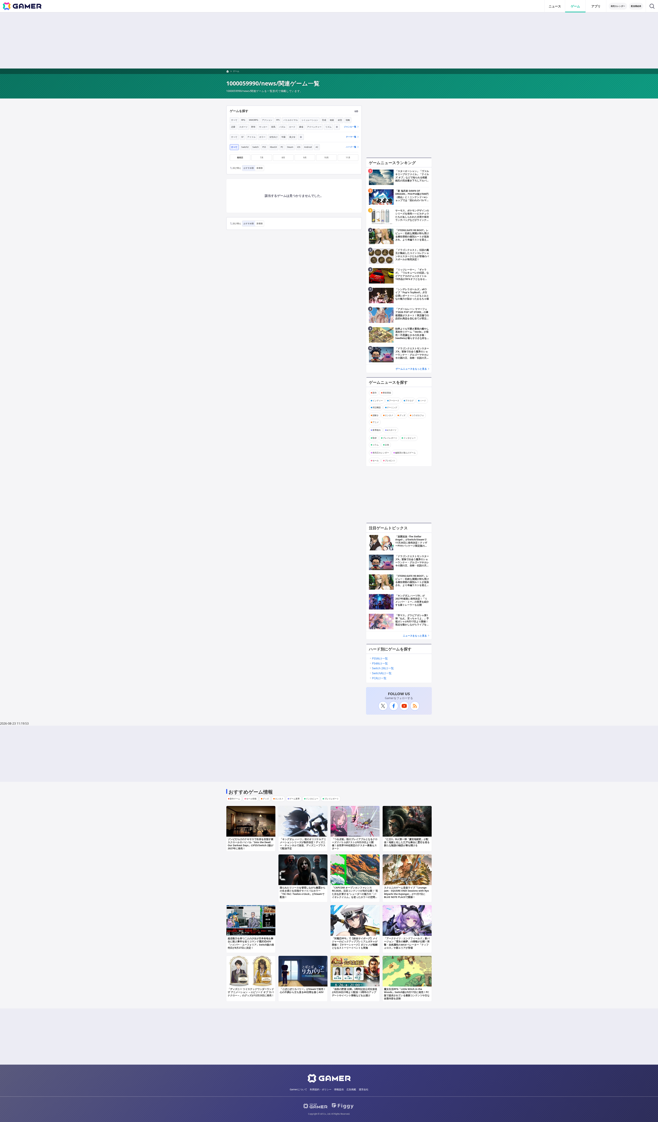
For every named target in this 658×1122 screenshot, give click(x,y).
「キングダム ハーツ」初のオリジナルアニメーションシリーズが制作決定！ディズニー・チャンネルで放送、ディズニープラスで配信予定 (303, 843)
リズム (328, 126)
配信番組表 (636, 6)
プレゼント (390, 460)
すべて (234, 120)
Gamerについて (298, 1089)
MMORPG (253, 120)
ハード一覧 (351, 146)
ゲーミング (392, 407)
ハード (423, 400)
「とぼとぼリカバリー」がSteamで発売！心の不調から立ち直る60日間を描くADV (303, 990)
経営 (340, 120)
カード (292, 126)
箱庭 (332, 120)
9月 (305, 157)
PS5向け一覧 (380, 658)
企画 (387, 444)
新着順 (260, 168)
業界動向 (377, 430)
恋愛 (233, 126)
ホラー (262, 136)
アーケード (394, 400)
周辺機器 (377, 407)
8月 (283, 157)
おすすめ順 (248, 168)
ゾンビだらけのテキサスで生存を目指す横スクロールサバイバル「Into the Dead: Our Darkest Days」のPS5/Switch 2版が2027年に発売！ (250, 843)
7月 (261, 157)
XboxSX (273, 147)
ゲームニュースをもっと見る (411, 368)
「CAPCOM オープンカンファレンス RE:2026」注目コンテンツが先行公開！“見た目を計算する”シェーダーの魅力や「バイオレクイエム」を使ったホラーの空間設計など (355, 894)
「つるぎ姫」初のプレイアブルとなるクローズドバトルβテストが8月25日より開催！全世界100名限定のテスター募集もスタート (354, 843)
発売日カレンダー (381, 452)
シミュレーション (310, 120)
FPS (278, 120)
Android (308, 147)
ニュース (555, 6)
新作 (375, 392)
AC (317, 147)
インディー (378, 400)
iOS (298, 147)
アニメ (376, 422)
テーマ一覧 (351, 136)
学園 (283, 136)
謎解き (376, 415)
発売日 (240, 157)
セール (376, 460)
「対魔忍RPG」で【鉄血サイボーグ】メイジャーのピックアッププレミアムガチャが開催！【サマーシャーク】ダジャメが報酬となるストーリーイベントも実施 (354, 943)
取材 (375, 437)
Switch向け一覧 (382, 673)
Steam (290, 147)
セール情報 (251, 798)
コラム (376, 444)
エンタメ (389, 415)
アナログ (409, 400)
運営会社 (363, 1089)
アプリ (596, 6)
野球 (253, 126)
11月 (348, 157)
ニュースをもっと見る (415, 635)
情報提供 (339, 1089)
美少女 (292, 136)
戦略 (348, 120)
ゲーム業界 (294, 798)
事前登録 (387, 392)
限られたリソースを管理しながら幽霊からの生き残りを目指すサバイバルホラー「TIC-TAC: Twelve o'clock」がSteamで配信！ (302, 892)
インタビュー (409, 437)
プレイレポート (390, 437)
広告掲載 (351, 1089)
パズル (282, 126)
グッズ (402, 415)
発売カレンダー (618, 6)
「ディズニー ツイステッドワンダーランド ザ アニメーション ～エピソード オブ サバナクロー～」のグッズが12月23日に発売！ (251, 992)
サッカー (263, 126)
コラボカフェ (418, 415)
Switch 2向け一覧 (383, 668)
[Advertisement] (329, 40)
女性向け (273, 136)
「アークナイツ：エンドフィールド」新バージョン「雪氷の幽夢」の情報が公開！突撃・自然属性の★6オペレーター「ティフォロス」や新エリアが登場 (407, 943)
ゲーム (575, 6)
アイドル (251, 136)
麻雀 (301, 126)
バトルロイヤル (290, 120)
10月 (326, 157)
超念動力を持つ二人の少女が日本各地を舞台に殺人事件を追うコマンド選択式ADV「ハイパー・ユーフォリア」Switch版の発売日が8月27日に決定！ (251, 943)
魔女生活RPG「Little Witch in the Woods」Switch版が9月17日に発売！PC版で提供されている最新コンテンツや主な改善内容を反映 (407, 993)
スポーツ (243, 126)
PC (282, 147)
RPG (243, 120)
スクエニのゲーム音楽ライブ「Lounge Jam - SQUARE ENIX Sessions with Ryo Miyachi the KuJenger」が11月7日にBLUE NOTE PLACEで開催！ (406, 892)
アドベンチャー (314, 126)
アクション (267, 120)
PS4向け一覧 (380, 663)
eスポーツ (391, 430)
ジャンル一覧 (350, 126)
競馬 (273, 126)
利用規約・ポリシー (320, 1089)
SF (242, 136)
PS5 (264, 147)
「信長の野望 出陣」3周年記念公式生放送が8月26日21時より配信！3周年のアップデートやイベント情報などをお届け (354, 992)
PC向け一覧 (379, 678)
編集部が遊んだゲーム (405, 452)
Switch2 (245, 147)
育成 (324, 120)
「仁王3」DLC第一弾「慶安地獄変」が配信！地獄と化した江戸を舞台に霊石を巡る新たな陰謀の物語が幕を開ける (407, 842)
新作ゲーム (235, 798)
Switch (255, 147)
